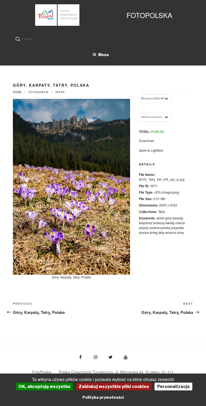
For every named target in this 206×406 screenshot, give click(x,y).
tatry (162, 232)
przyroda (177, 227)
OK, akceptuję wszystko (44, 386)
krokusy (159, 222)
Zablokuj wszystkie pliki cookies (114, 386)
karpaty (177, 218)
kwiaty (170, 222)
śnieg (154, 232)
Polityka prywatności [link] (103, 397)
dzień (160, 218)
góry (168, 218)
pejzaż (144, 227)
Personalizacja (173, 386)
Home (17, 92)
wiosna (170, 232)
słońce (144, 232)
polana (154, 227)
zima (180, 232)
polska (165, 227)
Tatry (60, 92)
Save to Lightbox (151, 150)
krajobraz (146, 222)
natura (180, 222)
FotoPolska (149, 15)
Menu (103, 54)
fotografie (38, 92)
